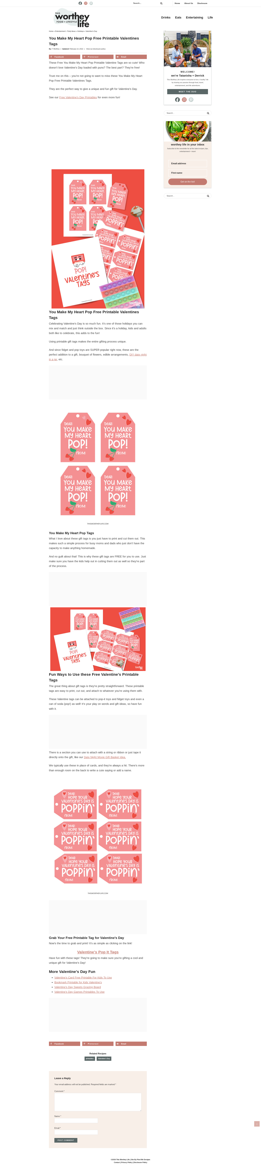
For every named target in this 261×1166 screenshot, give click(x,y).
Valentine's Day (104, 1059)
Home (177, 3)
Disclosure (202, 3)
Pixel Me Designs (143, 1160)
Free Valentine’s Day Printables (78, 97)
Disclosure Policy (140, 1162)
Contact (117, 1162)
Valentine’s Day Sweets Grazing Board (77, 987)
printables (90, 1059)
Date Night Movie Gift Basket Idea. (105, 757)
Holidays (80, 31)
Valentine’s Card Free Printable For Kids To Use (83, 977)
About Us (188, 3)
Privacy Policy (126, 1162)
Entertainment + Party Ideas (65, 31)
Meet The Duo (187, 92)
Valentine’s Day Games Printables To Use (79, 991)
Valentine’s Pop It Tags (98, 952)
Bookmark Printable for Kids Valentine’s (78, 982)
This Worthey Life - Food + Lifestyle (71, 17)
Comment (59, 1091)
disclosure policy (99, 49)
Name (57, 1116)
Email (57, 1128)
